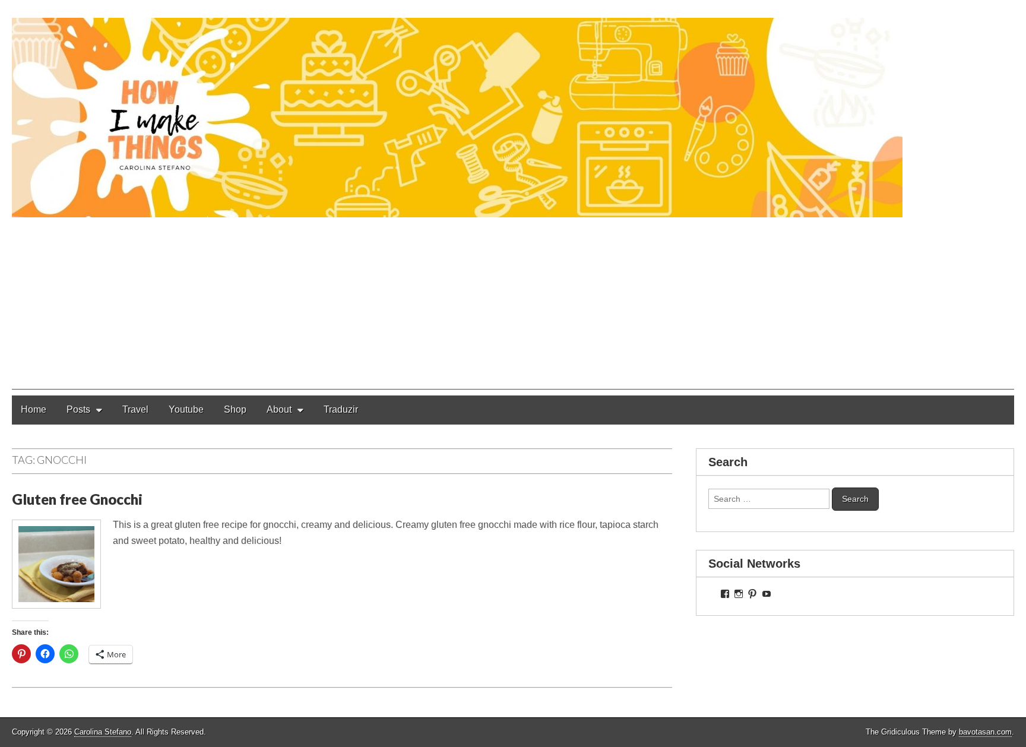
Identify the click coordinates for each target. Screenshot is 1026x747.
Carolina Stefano (102, 731)
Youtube (186, 409)
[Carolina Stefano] (513, 108)
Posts (78, 409)
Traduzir (341, 409)
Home (33, 409)
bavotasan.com (985, 731)
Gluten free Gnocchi (77, 499)
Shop (235, 409)
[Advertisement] (513, 306)
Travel (135, 409)
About (279, 409)
